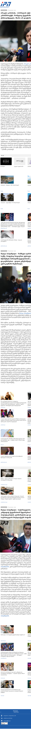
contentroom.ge (4, 484)
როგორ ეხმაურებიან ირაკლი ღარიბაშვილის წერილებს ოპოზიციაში (12, 457)
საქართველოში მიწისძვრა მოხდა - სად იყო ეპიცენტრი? (11, 240)
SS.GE (2, 155)
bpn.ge (2, 444)
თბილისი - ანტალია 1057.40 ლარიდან (10, 185)
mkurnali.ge (3, 640)
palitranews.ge (4, 462)
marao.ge (3, 678)
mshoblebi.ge (3, 658)
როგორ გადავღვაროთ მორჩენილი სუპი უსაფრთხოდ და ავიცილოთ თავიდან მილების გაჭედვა (12, 691)
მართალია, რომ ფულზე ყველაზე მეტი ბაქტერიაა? (13, 634)
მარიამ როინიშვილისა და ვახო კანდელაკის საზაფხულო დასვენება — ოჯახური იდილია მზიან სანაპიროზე (13, 673)
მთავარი (15, 710)
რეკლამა (16, 712)
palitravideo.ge (4, 228)
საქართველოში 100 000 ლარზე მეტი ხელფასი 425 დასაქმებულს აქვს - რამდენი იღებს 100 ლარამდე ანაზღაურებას (13, 440)
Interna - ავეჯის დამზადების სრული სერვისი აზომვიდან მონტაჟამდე (11, 479)
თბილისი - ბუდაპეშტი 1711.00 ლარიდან (10, 202)
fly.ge (2, 191)
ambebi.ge (3, 407)
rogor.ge (2, 695)
